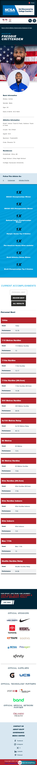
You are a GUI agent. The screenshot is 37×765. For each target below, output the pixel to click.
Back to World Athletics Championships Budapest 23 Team (17, 28)
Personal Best (18, 292)
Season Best (18, 298)
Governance (18, 732)
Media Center (18, 736)
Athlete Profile (24, 180)
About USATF (18, 729)
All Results (18, 304)
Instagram (11, 180)
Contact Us (18, 726)
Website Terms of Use (17, 763)
